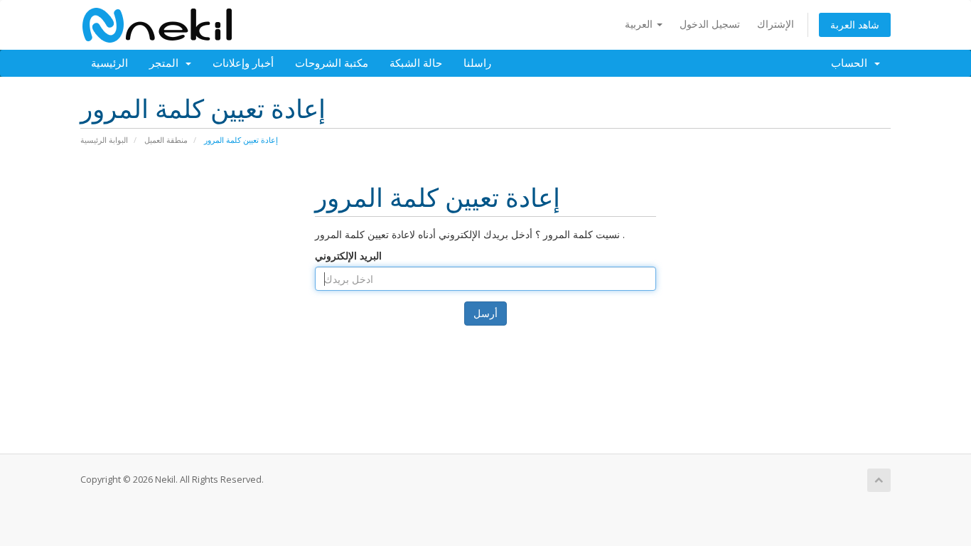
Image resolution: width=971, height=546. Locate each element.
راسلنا (477, 63)
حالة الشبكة (416, 63)
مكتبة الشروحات (331, 63)
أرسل (485, 313)
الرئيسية (109, 63)
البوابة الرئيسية (104, 139)
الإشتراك (775, 24)
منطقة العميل (166, 139)
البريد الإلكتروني (348, 255)
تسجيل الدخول (710, 24)
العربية (640, 24)
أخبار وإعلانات (243, 63)
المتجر (166, 63)
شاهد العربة (854, 24)
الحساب (852, 63)
